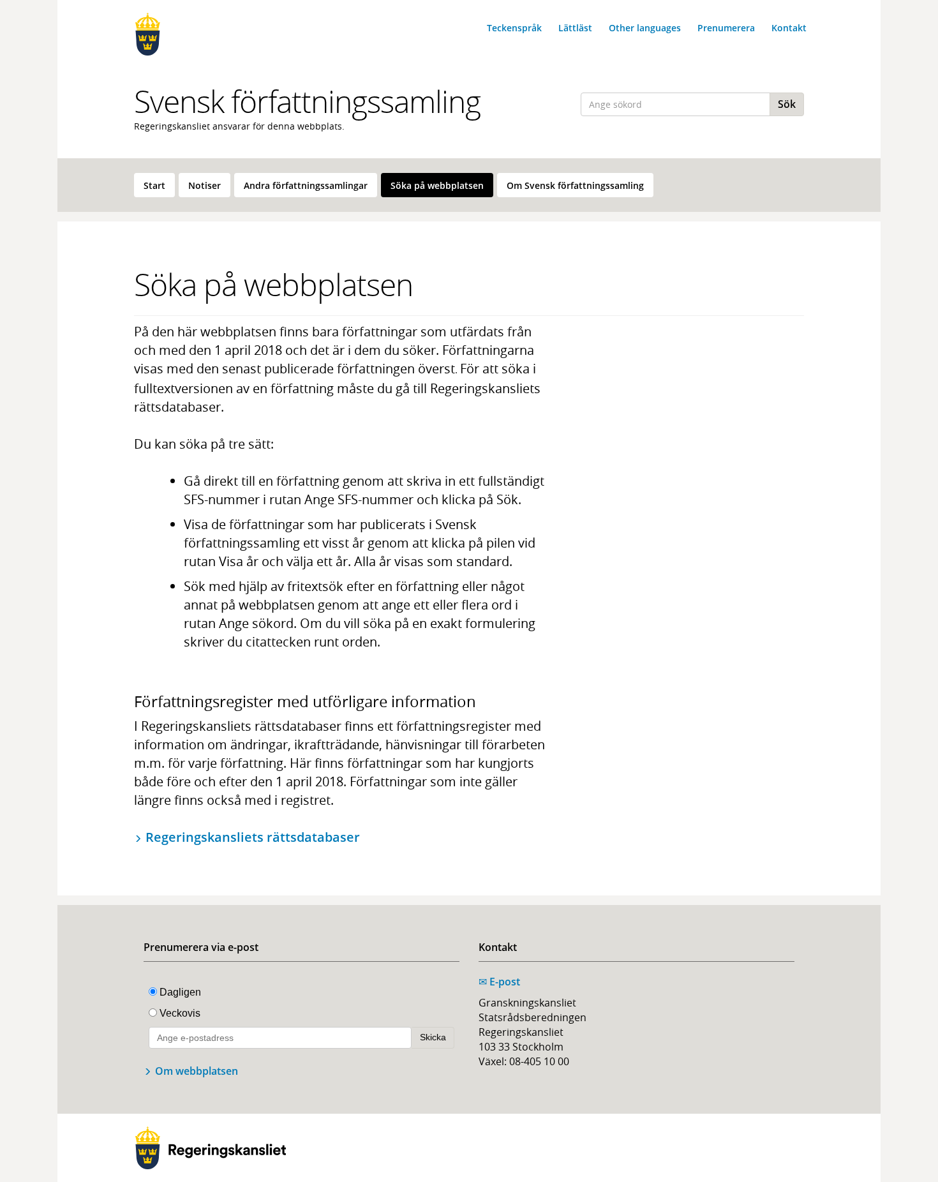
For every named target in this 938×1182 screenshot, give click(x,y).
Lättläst (575, 28)
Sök (787, 104)
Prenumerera (726, 28)
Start (154, 185)
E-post (499, 982)
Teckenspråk (514, 28)
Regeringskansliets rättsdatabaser (252, 837)
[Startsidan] (210, 34)
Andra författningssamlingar (306, 185)
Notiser (204, 185)
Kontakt (789, 28)
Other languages (645, 28)
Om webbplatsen (196, 1071)
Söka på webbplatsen (437, 185)
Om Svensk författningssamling (575, 185)
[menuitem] (154, 185)
